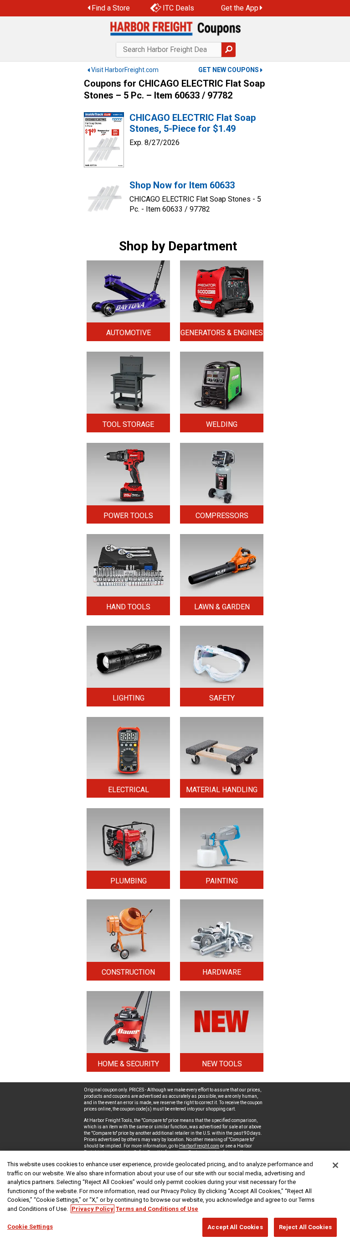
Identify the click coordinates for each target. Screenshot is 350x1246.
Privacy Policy (92, 1208)
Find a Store (111, 8)
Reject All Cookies (305, 1227)
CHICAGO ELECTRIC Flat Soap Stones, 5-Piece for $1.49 (192, 123)
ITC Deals (178, 8)
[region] (175, 1198)
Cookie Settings (30, 1226)
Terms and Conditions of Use (157, 1208)
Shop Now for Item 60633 (182, 185)
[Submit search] (228, 49)
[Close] (335, 1165)
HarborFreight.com (199, 1145)
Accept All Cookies (234, 1227)
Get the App (239, 8)
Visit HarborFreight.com (125, 69)
